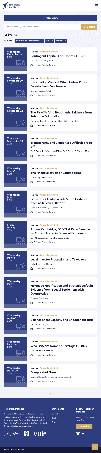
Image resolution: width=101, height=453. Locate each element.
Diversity (55, 414)
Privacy (54, 422)
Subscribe (84, 426)
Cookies (55, 418)
